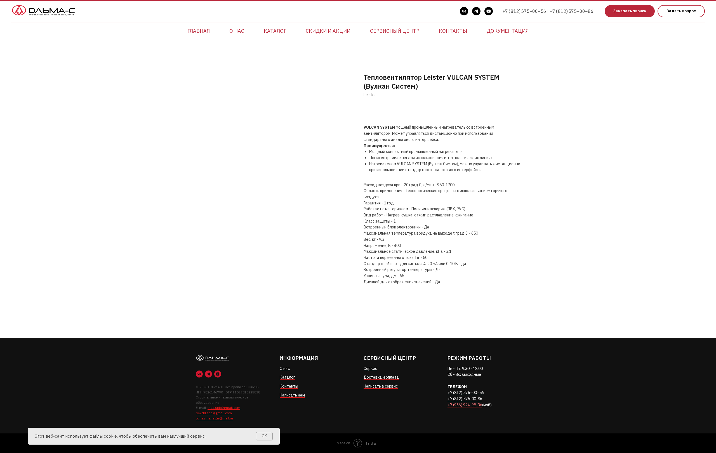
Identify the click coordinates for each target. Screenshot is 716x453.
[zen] (217, 374)
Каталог (275, 31)
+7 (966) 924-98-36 (464, 404)
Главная (198, 31)
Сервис (370, 368)
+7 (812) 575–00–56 (465, 392)
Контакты (453, 31)
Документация (508, 31)
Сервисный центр (394, 31)
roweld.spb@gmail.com (214, 413)
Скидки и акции (328, 31)
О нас (236, 31)
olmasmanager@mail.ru (214, 418)
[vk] (464, 11)
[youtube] (488, 11)
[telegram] (476, 11)
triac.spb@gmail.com (224, 407)
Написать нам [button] (292, 395)
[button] (630, 11)
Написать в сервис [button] (381, 386)
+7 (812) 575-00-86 (464, 398)
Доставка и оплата (381, 377)
